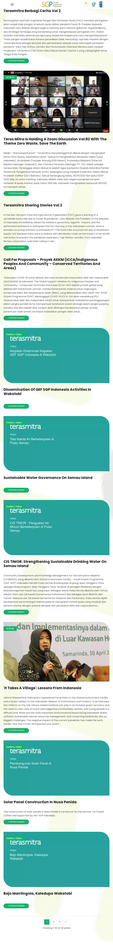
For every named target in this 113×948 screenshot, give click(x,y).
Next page (66, 922)
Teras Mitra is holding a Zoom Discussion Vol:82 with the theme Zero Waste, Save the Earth (55, 141)
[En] (51, 4)
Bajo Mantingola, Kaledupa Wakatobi (38, 893)
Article (10, 77)
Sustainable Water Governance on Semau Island (48, 477)
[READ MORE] (56, 101)
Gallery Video (14, 334)
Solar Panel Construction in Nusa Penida (40, 802)
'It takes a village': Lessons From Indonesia (42, 688)
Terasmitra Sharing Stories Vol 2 (33, 205)
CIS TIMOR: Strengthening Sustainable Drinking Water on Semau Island (55, 563)
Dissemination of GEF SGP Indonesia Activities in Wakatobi (47, 391)
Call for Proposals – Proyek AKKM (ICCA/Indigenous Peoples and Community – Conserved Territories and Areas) (52, 264)
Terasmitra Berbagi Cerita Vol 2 (32, 10)
